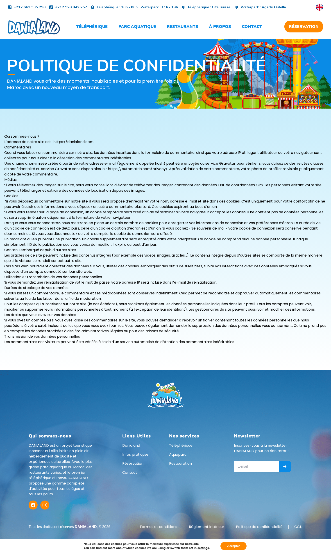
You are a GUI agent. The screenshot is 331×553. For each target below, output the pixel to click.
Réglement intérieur (206, 526)
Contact (129, 472)
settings (203, 548)
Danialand (131, 445)
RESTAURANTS (182, 26)
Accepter (233, 546)
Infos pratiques (135, 454)
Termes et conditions (158, 526)
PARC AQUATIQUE (137, 26)
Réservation (132, 463)
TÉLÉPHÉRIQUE (92, 26)
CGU (298, 526)
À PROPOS (220, 26)
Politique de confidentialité (259, 526)
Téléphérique (181, 445)
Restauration (180, 463)
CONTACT (252, 26)
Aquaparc (178, 454)
